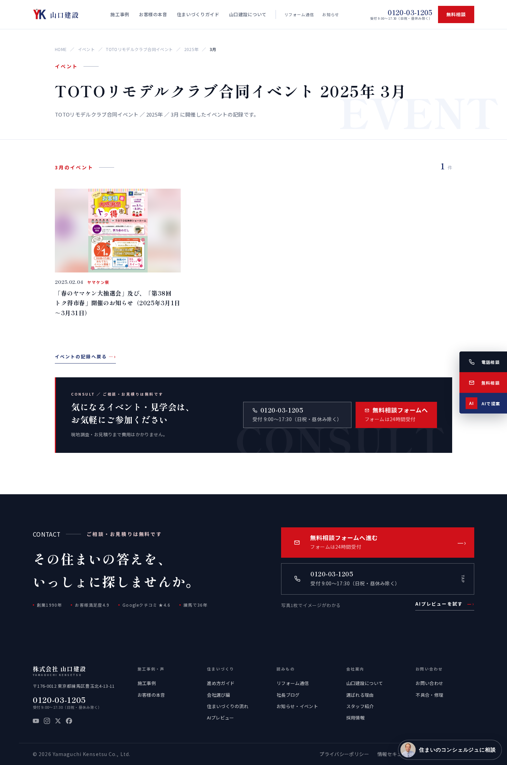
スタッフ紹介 (360, 706)
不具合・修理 (429, 695)
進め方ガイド (221, 683)
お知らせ (330, 14)
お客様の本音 (151, 695)
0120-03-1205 (59, 699)
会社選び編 (218, 695)
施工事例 (147, 683)
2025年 (191, 49)
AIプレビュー (220, 717)
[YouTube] (36, 721)
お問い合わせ (429, 683)
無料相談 (456, 14)
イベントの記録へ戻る (85, 356)
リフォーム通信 (299, 14)
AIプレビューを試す (444, 603)
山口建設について (364, 683)
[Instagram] (47, 721)
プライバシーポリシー (344, 754)
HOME (61, 49)
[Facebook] (69, 721)
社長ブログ (288, 695)
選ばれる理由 (360, 695)
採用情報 (355, 717)
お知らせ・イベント (297, 706)
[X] (58, 721)
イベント (86, 49)
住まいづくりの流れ (227, 706)
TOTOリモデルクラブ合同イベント (139, 49)
